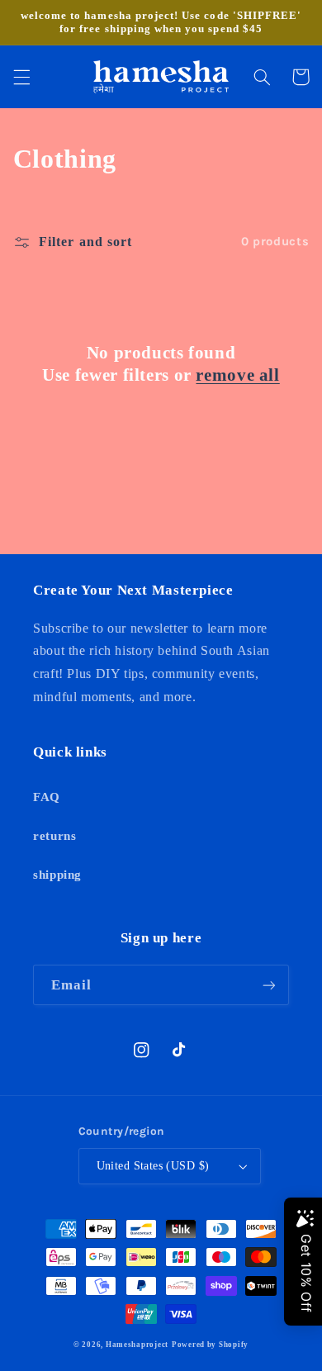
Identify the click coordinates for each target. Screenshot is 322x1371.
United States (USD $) (153, 1166)
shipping (57, 874)
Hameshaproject (137, 1344)
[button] (21, 77)
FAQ (46, 797)
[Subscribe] (269, 985)
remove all (237, 375)
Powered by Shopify (210, 1344)
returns (54, 835)
